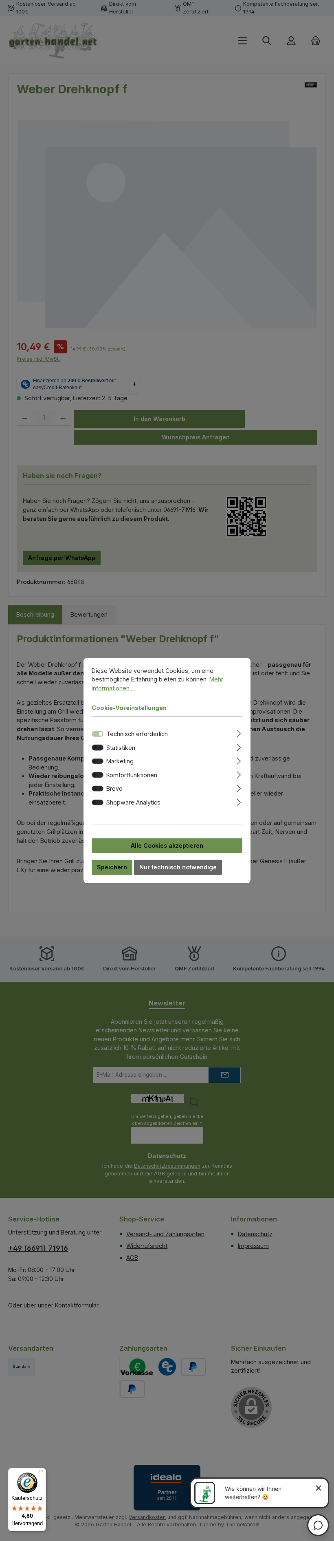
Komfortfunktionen (131, 775)
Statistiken (120, 747)
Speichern (112, 867)
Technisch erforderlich (137, 733)
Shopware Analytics (133, 802)
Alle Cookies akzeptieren (167, 845)
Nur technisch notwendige (178, 867)
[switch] (97, 747)
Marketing (120, 761)
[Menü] (41, 1473)
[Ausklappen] (238, 732)
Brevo (114, 788)
